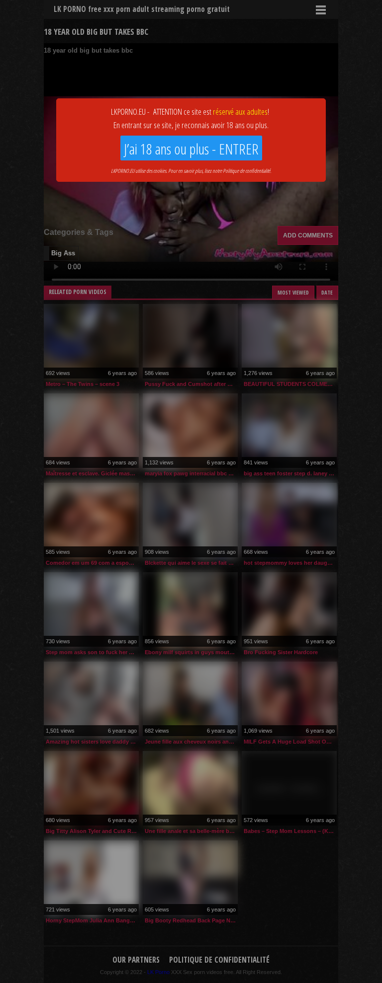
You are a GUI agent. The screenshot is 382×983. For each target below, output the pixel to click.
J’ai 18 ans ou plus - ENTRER (191, 149)
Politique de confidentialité (246, 170)
